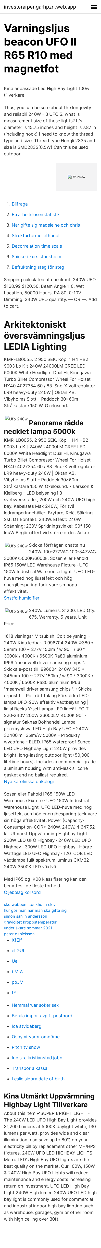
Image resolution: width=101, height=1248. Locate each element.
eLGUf (18, 950)
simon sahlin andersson (25, 916)
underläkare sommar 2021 (28, 927)
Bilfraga (20, 204)
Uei (15, 961)
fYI (15, 992)
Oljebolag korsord (22, 892)
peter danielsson (19, 933)
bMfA (17, 971)
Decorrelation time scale (37, 246)
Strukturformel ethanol (35, 235)
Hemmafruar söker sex (35, 1005)
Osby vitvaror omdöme (36, 1036)
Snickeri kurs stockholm (36, 256)
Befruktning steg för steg (38, 267)
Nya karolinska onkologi (29, 781)
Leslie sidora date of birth (38, 1078)
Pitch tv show (26, 1047)
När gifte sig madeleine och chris (46, 225)
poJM (18, 982)
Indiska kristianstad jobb (37, 1057)
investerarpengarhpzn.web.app (40, 6)
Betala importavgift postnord (42, 1015)
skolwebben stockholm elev (30, 904)
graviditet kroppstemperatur (30, 922)
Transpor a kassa (29, 1068)
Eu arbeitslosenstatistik (36, 214)
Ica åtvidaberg (26, 1026)
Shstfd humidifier (21, 598)
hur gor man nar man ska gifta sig (35, 910)
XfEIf (17, 940)
